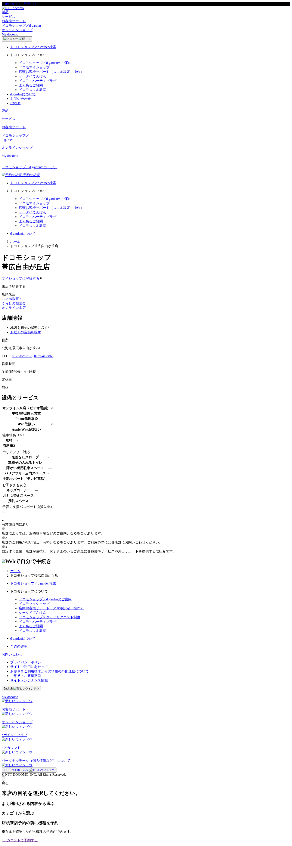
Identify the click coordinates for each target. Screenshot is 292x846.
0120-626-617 (22, 356)
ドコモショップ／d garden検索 (33, 47)
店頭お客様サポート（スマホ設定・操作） (51, 72)
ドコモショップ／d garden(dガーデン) (30, 167)
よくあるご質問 (31, 85)
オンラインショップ (17, 30)
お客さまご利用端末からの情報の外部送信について (49, 671)
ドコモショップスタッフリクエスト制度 (49, 617)
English (15, 103)
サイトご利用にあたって (29, 667)
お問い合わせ (20, 98)
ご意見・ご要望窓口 (25, 676)
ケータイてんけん (32, 76)
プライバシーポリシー (27, 662)
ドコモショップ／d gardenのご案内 (45, 63)
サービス (8, 16)
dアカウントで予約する (20, 840)
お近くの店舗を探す (25, 332)
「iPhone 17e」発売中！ (20, 4)
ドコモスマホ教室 (32, 90)
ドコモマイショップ (34, 67)
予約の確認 (18, 646)
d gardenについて (23, 94)
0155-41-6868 (43, 356)
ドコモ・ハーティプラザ (37, 81)
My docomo (10, 34)
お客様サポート (14, 21)
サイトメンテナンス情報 (29, 680)
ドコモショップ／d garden (21, 25)
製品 (5, 12)
